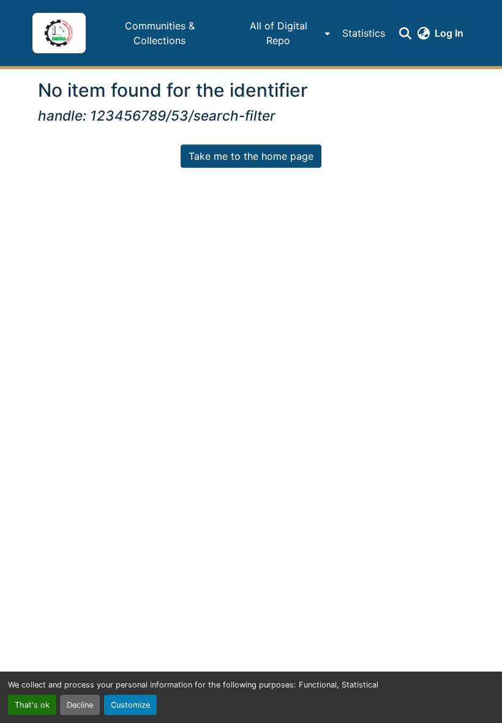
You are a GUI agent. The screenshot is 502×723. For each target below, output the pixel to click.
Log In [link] (449, 33)
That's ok (32, 705)
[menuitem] (282, 33)
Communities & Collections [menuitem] (160, 33)
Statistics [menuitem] (363, 33)
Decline (80, 705)
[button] (58, 33)
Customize (130, 705)
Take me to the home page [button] (251, 156)
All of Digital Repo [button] (278, 33)
